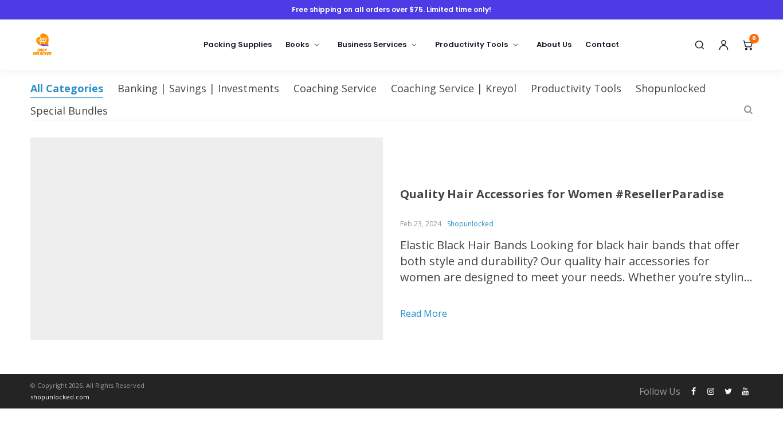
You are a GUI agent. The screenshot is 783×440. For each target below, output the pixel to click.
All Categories (66, 88)
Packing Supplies (237, 44)
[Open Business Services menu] (414, 45)
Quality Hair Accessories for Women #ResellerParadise (562, 194)
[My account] (723, 45)
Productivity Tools (471, 44)
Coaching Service (335, 88)
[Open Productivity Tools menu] (516, 45)
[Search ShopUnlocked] (699, 45)
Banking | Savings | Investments (198, 88)
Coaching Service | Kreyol (453, 88)
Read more (423, 313)
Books (297, 44)
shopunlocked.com (59, 396)
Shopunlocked (671, 88)
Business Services (372, 44)
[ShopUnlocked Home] (68, 44)
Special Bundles (69, 110)
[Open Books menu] (317, 45)
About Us (554, 44)
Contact (602, 44)
